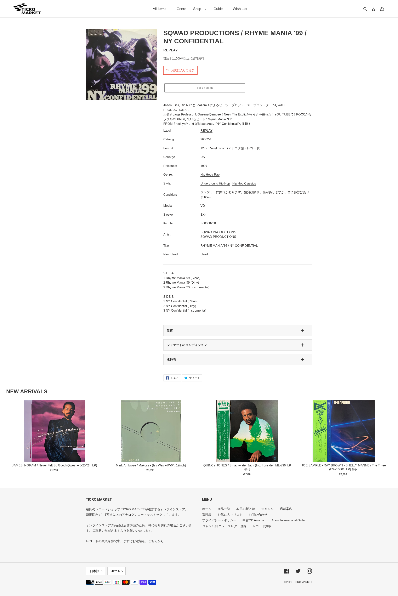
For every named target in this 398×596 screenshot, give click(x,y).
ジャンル (267, 509)
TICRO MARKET (302, 582)
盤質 (170, 330)
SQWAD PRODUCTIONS (218, 232)
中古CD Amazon (254, 520)
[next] (387, 438)
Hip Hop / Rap (210, 174)
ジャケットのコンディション (187, 345)
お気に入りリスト (230, 514)
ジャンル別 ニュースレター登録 (224, 526)
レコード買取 (262, 526)
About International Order (288, 520)
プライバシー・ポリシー (219, 520)
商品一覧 (224, 509)
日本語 (94, 571)
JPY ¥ (115, 571)
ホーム (206, 509)
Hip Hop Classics (244, 183)
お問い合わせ (258, 514)
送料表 (171, 359)
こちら (153, 541)
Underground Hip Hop (215, 183)
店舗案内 (286, 509)
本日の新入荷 (245, 509)
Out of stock (54, 435)
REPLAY (206, 130)
